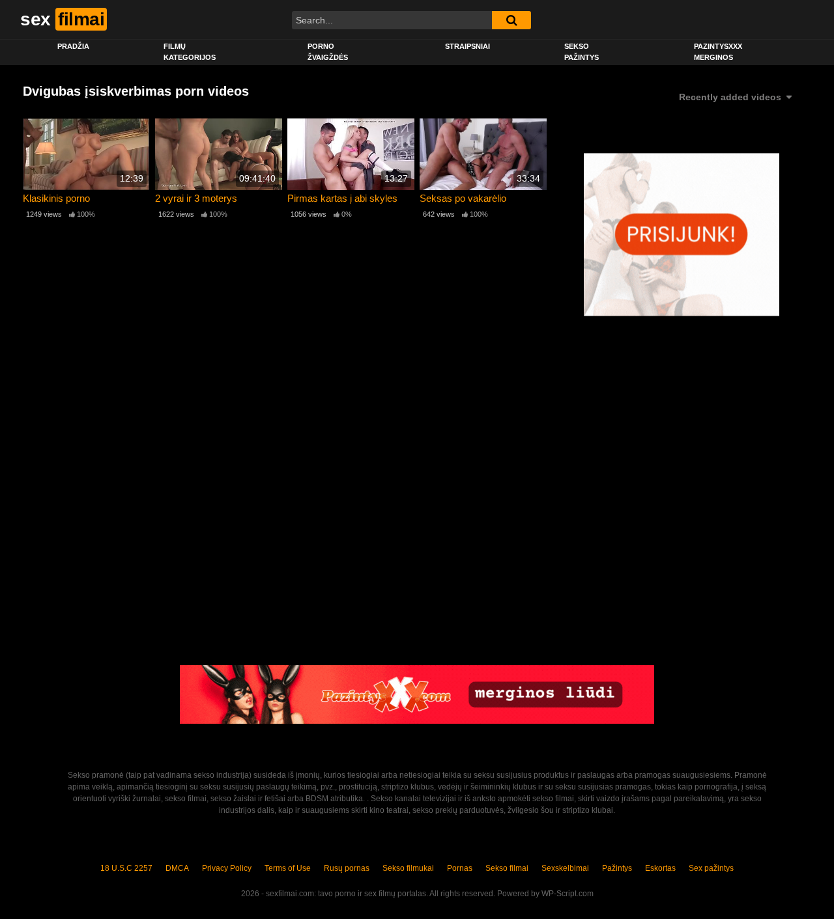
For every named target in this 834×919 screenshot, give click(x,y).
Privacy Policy (227, 868)
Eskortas (660, 868)
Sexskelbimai (565, 868)
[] (511, 20)
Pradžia (73, 46)
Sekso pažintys (581, 51)
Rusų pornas (346, 868)
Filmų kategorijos (190, 51)
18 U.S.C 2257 (126, 868)
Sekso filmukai (408, 868)
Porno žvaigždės (328, 51)
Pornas (459, 868)
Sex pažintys (711, 868)
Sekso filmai (506, 868)
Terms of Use (288, 868)
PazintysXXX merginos (718, 51)
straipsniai (467, 46)
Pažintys (617, 868)
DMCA (177, 868)
